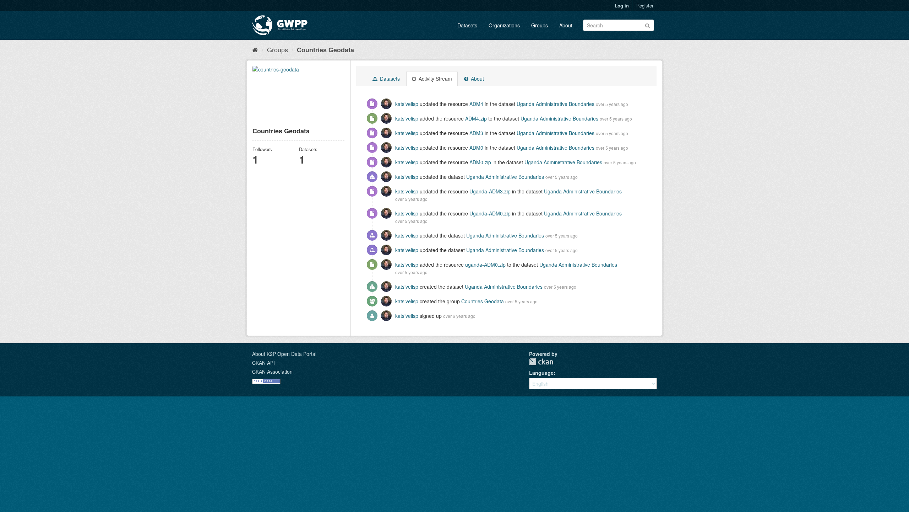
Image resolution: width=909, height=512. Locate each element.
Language (541, 372)
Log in (622, 5)
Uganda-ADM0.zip (490, 213)
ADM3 (476, 133)
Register (644, 5)
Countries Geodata (325, 49)
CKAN (541, 362)
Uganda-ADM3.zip (490, 191)
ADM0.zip (480, 162)
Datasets (467, 25)
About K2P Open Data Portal (284, 353)
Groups (539, 25)
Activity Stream (434, 78)
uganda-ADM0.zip (485, 264)
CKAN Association (272, 371)
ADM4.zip (476, 118)
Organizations (504, 25)
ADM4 (476, 103)
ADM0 (476, 147)
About (565, 25)
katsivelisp (406, 103)
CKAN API (263, 362)
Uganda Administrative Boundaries (555, 103)
